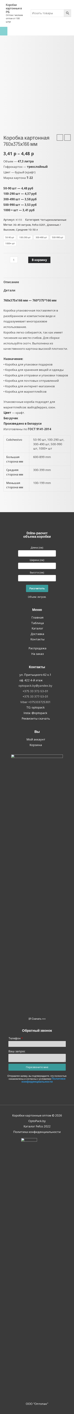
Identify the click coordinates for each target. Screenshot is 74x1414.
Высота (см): (37, 572)
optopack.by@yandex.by (35, 686)
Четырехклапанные (53, 219)
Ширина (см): (37, 560)
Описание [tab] (11, 282)
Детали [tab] (9, 290)
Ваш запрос (16, 1051)
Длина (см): (37, 547)
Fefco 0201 (38, 224)
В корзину (39, 260)
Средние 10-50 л (27, 229)
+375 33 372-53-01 (35, 691)
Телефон (14, 1038)
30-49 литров (22, 224)
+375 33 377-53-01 (35, 696)
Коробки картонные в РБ (14, 8)
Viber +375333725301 (35, 702)
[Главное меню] (3, 31)
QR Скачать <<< (37, 1018)
